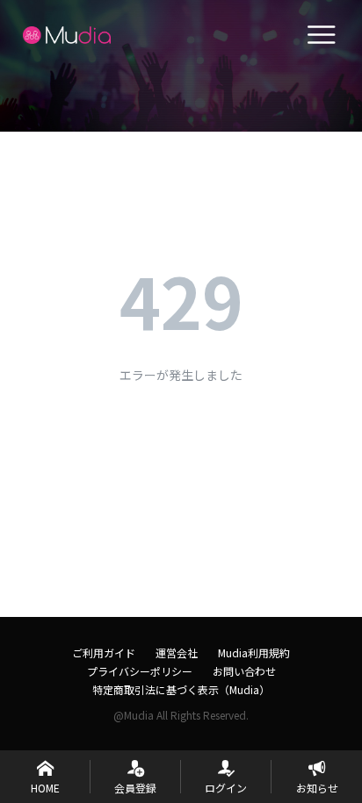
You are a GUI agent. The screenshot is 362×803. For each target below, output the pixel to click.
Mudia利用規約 (254, 652)
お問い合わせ (244, 670)
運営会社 (177, 652)
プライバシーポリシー (139, 670)
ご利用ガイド (103, 652)
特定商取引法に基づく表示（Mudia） (181, 689)
